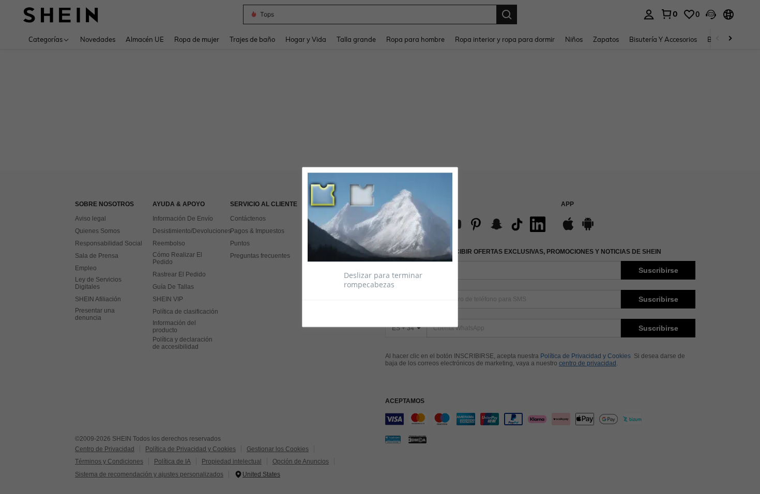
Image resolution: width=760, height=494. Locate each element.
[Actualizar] (333, 312)
